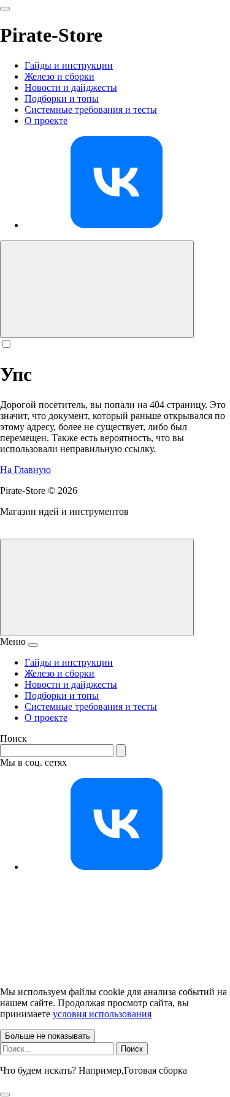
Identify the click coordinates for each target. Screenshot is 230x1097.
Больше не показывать (47, 1036)
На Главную (25, 469)
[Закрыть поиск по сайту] (5, 1094)
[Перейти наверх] (97, 587)
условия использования (102, 1014)
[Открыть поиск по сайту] (97, 289)
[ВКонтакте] (117, 225)
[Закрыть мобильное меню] (33, 645)
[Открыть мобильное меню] (5, 8)
